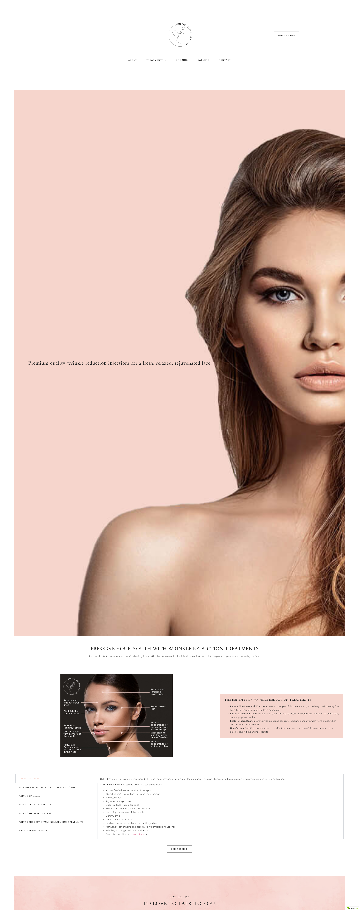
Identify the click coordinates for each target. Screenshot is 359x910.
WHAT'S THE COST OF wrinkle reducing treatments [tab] (51, 822)
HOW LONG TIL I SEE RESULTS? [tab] (36, 804)
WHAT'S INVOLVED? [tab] (30, 796)
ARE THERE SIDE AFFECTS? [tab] (33, 831)
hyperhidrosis (139, 834)
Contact (225, 60)
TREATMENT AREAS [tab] (30, 778)
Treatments (155, 60)
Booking (182, 60)
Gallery (203, 60)
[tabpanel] (220, 806)
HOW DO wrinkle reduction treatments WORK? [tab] (49, 787)
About (132, 60)
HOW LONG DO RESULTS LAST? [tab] (36, 813)
